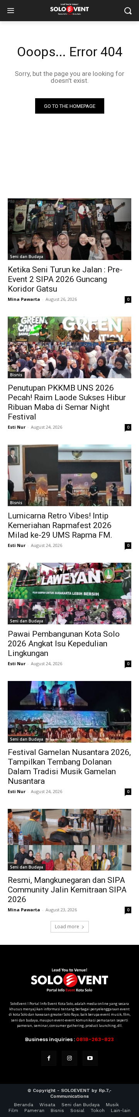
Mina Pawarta (24, 299)
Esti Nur (16, 427)
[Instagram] (69, 1058)
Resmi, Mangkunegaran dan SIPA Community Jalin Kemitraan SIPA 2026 (67, 889)
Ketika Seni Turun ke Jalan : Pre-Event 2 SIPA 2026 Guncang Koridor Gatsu (65, 279)
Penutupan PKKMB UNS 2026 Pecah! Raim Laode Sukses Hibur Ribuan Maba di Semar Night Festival (67, 402)
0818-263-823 (95, 1039)
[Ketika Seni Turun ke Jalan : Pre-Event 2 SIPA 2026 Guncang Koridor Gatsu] (69, 229)
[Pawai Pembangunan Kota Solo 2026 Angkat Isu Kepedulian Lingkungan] (69, 593)
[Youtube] (90, 1058)
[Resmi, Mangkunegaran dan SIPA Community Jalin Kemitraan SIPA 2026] (69, 839)
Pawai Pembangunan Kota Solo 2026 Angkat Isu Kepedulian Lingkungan (64, 643)
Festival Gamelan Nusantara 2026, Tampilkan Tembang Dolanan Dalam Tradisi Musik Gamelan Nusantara (69, 767)
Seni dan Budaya (26, 256)
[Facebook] (48, 1058)
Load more (67, 926)
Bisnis (16, 374)
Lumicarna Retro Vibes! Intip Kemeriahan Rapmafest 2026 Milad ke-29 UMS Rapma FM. (60, 525)
